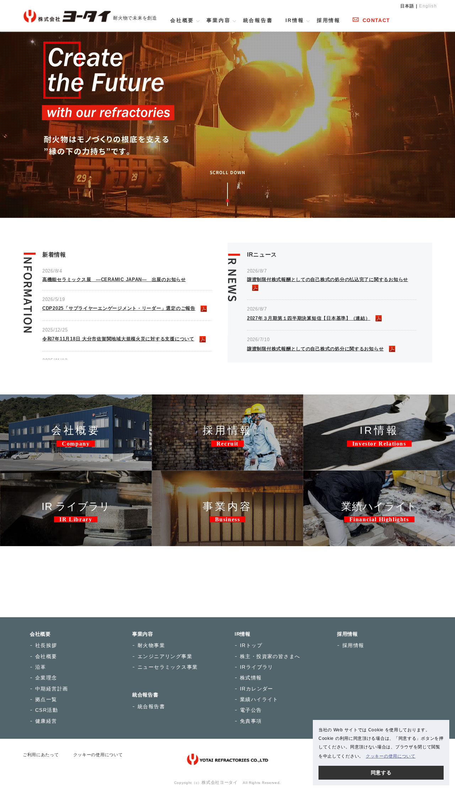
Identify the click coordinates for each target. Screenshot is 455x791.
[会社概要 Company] (76, 399)
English (428, 6)
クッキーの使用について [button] (391, 756)
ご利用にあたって (41, 754)
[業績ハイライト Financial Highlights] (379, 475)
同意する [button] (381, 772)
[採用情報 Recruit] (228, 399)
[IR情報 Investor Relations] (379, 399)
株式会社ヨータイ (220, 782)
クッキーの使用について (98, 754)
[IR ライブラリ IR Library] (76, 475)
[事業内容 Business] (228, 475)
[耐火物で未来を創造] (67, 10)
